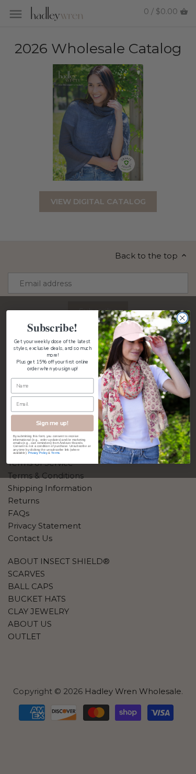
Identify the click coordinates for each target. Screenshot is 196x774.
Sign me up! (52, 423)
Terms (55, 452)
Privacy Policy (37, 452)
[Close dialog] (182, 318)
